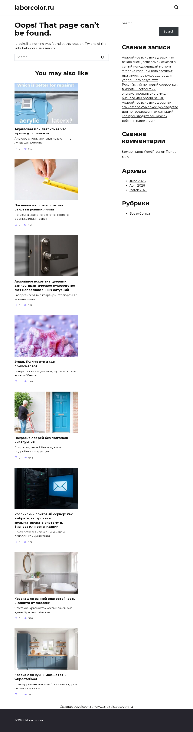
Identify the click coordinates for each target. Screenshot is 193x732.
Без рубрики (139, 213)
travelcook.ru (84, 706)
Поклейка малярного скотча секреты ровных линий (39, 207)
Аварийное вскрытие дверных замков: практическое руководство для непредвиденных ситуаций (45, 285)
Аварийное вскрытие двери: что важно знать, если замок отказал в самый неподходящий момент (149, 62)
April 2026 (137, 185)
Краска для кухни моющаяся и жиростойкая (41, 677)
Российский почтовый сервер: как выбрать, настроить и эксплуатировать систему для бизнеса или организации (44, 520)
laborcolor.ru (34, 7)
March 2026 (138, 190)
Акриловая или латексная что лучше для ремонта (40, 131)
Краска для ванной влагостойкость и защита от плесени (45, 600)
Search (127, 23)
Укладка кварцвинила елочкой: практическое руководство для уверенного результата (147, 75)
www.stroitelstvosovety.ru (113, 706)
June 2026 (137, 181)
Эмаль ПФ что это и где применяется (35, 364)
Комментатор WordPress (141, 151)
